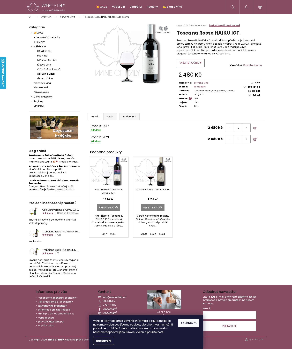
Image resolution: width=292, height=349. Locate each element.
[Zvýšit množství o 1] (246, 128)
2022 (153, 234)
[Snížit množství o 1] (230, 128)
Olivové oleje (41, 92)
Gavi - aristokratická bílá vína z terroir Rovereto (54, 182)
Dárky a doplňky (43, 96)
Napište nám (46, 325)
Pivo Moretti (41, 87)
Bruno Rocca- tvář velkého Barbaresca (54, 166)
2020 (144, 234)
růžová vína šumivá (48, 69)
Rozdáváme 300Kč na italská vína (50, 155)
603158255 (109, 301)
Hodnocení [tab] (129, 116)
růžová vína (44, 64)
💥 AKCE (38, 33)
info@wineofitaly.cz (114, 297)
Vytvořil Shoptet (256, 339)
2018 (112, 234)
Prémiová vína (42, 83)
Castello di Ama (252, 65)
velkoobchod (46, 317)
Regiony (38, 101)
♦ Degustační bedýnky (47, 37)
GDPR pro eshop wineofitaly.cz (56, 313)
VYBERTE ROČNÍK (108, 207)
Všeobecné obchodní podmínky (57, 297)
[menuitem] (102, 7)
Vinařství (39, 106)
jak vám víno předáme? (52, 305)
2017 (104, 234)
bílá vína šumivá (47, 60)
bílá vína (42, 55)
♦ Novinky (39, 42)
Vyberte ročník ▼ (190, 62)
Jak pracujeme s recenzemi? (55, 301)
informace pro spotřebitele (54, 309)
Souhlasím (189, 323)
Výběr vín (40, 46)
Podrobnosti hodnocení (224, 25)
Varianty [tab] (94, 116)
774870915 (109, 305)
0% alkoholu (44, 51)
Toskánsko (200, 86)
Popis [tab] (110, 116)
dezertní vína (45, 78)
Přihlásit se (229, 326)
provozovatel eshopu (50, 321)
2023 (162, 234)
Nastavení (103, 341)
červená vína (46, 74)
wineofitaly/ (110, 309)
